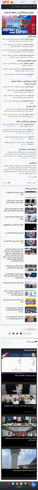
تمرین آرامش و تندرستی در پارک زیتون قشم (13, 301)
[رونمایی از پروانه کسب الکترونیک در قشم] (19, 363)
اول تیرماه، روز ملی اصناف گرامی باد (14, 233)
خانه (34, 7)
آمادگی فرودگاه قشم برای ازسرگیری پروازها (14, 218)
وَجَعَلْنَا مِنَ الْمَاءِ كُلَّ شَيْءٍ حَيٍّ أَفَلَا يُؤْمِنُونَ (13, 225)
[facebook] (12, 333)
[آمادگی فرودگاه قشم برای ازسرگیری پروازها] (19, 459)
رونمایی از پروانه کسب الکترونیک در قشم (14, 193)
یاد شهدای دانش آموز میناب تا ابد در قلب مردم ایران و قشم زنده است (14, 318)
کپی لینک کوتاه (31, 329)
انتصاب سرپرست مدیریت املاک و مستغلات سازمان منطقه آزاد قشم (14, 202)
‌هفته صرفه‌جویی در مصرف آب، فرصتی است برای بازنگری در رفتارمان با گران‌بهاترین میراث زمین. (13, 293)
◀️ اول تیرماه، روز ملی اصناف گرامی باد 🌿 (13, 242)
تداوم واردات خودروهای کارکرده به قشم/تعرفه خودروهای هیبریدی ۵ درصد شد (14, 310)
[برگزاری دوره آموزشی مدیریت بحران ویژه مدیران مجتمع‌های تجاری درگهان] (19, 426)
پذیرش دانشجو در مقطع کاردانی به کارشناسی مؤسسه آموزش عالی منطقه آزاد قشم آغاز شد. (13, 276)
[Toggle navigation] (34, 2)
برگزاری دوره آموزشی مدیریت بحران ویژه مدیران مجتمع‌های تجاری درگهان (13, 210)
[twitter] (16, 333)
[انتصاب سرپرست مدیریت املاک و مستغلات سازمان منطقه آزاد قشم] (19, 394)
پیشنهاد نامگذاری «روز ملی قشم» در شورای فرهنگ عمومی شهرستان (14, 267)
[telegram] (20, 333)
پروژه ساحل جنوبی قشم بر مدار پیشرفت (13, 283)
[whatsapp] (9, 333)
